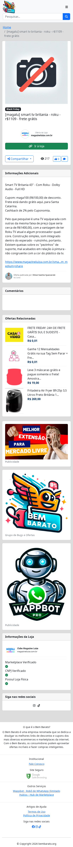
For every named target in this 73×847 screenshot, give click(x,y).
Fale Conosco (36, 764)
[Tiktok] (39, 705)
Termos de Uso (36, 811)
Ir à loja (39, 146)
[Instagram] (34, 705)
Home (7, 27)
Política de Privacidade (36, 815)
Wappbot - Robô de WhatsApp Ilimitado (36, 791)
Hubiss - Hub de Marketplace (36, 794)
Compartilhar (19, 159)
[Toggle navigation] (66, 7)
